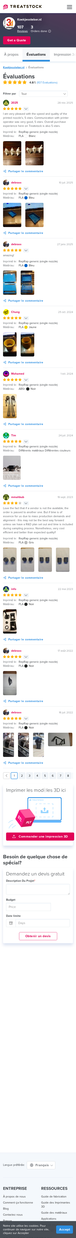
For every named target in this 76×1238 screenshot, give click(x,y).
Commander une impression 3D (43, 837)
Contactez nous (13, 1214)
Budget (10, 899)
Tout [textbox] (24, 94)
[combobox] (43, 94)
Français (42, 1165)
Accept (64, 1230)
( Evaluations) (47, 82)
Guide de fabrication (53, 1196)
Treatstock (22, 6)
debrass (16, 182)
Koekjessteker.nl (14, 67)
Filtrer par (9, 93)
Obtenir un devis (38, 936)
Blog (6, 1208)
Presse (7, 1220)
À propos (11, 54)
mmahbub (17, 497)
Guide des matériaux (54, 1212)
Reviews (22, 31)
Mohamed (17, 373)
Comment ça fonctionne (18, 1202)
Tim (13, 435)
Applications (48, 1218)
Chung (15, 312)
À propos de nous (14, 1196)
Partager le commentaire (25, 171)
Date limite (13, 916)
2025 (14, 102)
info (13, 589)
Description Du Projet (20, 881)
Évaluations (36, 54)
